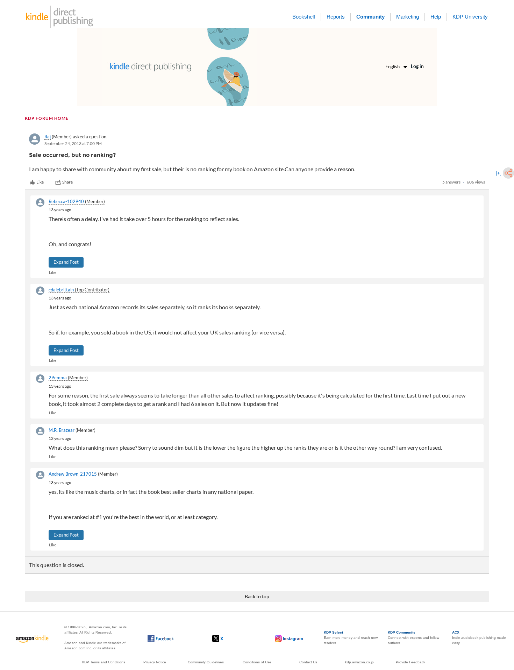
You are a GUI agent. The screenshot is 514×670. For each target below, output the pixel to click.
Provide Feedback (410, 662)
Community (370, 17)
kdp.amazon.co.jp (359, 662)
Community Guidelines (206, 662)
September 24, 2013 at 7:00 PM (73, 143)
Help (435, 17)
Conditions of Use (257, 662)
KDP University (470, 17)
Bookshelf (303, 17)
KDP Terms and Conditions (103, 662)
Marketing (407, 17)
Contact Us (308, 662)
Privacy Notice (154, 662)
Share (67, 182)
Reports (336, 17)
